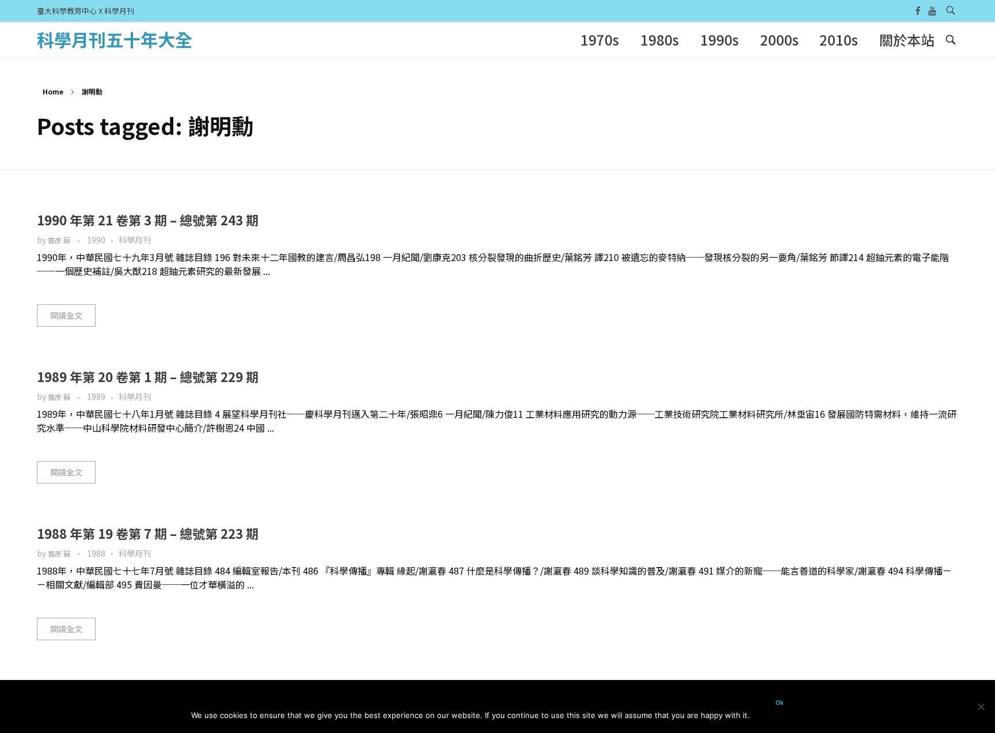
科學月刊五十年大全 (114, 39)
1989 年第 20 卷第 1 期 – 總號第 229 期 (148, 376)
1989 (96, 396)
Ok (780, 702)
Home (53, 91)
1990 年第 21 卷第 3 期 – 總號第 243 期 (148, 219)
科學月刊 (135, 239)
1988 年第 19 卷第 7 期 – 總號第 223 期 (148, 533)
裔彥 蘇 (60, 240)
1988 (96, 553)
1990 (96, 239)
